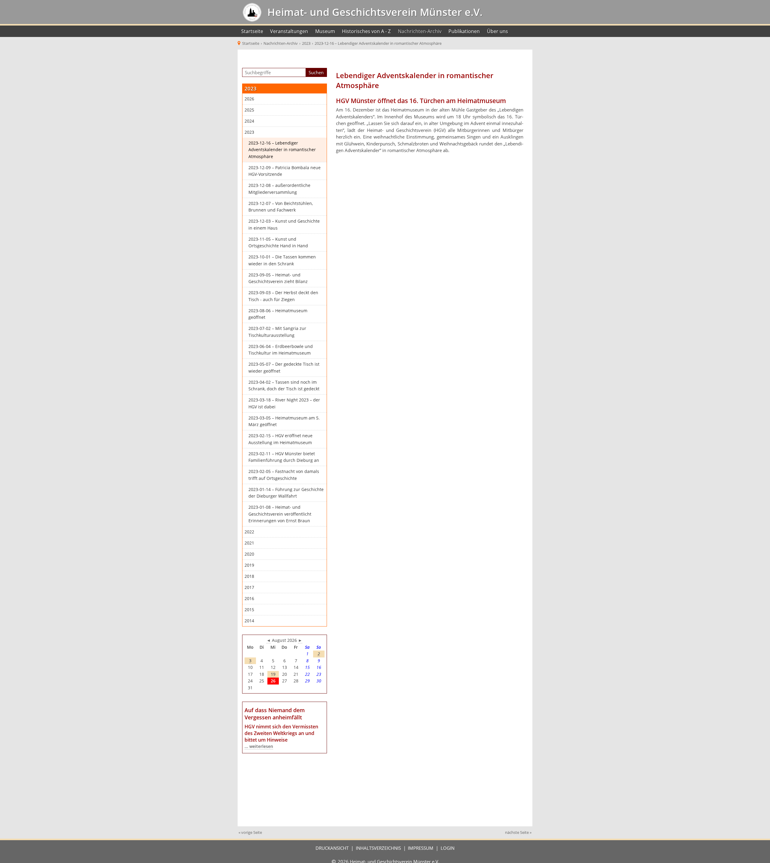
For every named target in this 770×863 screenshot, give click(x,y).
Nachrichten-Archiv (420, 31)
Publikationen (464, 31)
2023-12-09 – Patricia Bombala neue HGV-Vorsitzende (284, 171)
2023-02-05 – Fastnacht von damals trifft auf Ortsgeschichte (283, 475)
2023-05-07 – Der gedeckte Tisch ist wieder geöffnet (283, 367)
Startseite (252, 31)
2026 (249, 99)
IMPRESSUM (420, 848)
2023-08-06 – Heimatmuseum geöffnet (277, 314)
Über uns (497, 31)
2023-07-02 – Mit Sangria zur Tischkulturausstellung (277, 332)
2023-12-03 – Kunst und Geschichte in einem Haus (284, 224)
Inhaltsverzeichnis (378, 848)
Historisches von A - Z (366, 31)
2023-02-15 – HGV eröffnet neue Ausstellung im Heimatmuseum (280, 439)
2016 (249, 598)
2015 (249, 609)
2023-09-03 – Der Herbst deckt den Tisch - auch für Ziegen (283, 296)
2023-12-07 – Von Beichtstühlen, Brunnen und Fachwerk (280, 207)
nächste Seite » (518, 832)
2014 (249, 621)
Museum (325, 31)
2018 (249, 576)
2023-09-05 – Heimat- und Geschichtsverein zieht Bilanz (278, 278)
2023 (249, 132)
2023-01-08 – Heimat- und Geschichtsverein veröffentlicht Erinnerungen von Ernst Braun (279, 514)
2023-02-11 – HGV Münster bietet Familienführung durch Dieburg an (283, 457)
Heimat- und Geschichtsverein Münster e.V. (373, 12)
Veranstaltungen (289, 31)
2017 (249, 587)
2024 (249, 121)
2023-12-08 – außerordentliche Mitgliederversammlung (279, 189)
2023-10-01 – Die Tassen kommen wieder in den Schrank (282, 260)
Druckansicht (332, 848)
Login (447, 848)
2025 (249, 110)
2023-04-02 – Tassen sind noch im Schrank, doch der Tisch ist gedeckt (283, 386)
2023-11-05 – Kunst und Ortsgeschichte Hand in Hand (278, 242)
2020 (249, 554)
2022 (249, 532)
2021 (249, 543)
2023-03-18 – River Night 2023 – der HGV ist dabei (284, 403)
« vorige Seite (250, 832)
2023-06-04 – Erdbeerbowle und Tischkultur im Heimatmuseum (280, 350)
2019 (249, 565)
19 (273, 674)
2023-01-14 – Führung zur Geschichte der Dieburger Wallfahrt (286, 493)
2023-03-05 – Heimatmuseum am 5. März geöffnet (284, 421)
